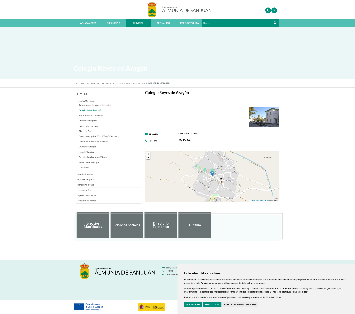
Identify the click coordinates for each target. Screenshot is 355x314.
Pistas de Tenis (85, 131)
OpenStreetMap (263, 201)
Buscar (274, 23)
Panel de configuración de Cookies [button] (240, 304)
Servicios (138, 23)
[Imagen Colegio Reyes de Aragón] (264, 117)
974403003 (168, 271)
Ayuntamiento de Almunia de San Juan (92, 83)
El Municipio (113, 23)
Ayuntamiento (88, 23)
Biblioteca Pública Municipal (91, 115)
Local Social (84, 167)
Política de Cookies (272, 297)
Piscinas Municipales (88, 120)
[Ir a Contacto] (274, 10)
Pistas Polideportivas (88, 126)
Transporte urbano (85, 185)
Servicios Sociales (85, 174)
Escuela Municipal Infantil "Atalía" (93, 157)
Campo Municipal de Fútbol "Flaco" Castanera (99, 136)
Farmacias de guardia (86, 179)
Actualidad (163, 23)
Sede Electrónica (189, 23)
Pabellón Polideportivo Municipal (93, 141)
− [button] (148, 157)
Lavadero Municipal (87, 147)
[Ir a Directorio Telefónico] (268, 10)
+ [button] (148, 153)
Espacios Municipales (133, 83)
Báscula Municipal (86, 152)
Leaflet (252, 201)
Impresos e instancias (86, 195)
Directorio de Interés (86, 201)
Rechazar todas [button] (212, 304)
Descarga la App (84, 190)
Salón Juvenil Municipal (89, 162)
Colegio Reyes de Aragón (90, 110)
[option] (93, 225)
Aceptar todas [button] (193, 304)
